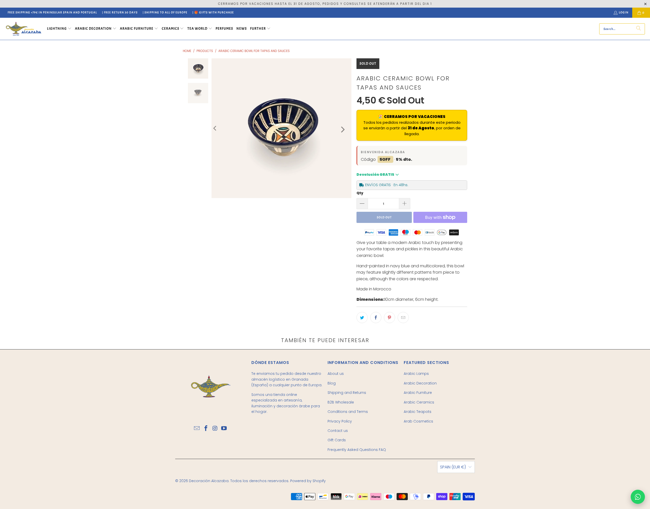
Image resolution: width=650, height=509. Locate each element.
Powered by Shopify (308, 480)
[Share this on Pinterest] (389, 317)
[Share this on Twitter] (362, 317)
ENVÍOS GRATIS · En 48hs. (386, 184)
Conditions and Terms (348, 411)
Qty (359, 193)
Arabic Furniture (418, 392)
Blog (332, 383)
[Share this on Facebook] (375, 317)
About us (336, 373)
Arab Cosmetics (418, 421)
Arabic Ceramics (419, 402)
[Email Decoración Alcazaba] (197, 428)
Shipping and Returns (347, 392)
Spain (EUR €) (453, 467)
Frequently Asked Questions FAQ (357, 449)
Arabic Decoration (420, 383)
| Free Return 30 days (120, 12)
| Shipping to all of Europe (165, 12)
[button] (59, 29)
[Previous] (215, 128)
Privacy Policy (340, 421)
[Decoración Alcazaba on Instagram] (215, 428)
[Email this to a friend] (403, 317)
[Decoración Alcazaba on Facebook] (206, 428)
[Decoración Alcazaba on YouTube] (224, 428)
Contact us (338, 430)
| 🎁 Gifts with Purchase (213, 12)
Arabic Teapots (417, 411)
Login (623, 12)
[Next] (342, 129)
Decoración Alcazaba (209, 480)
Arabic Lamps (416, 373)
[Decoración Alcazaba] (23, 28)
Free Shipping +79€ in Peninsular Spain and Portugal (52, 12)
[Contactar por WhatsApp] (638, 497)
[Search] (638, 28)
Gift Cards (337, 440)
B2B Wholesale (341, 402)
